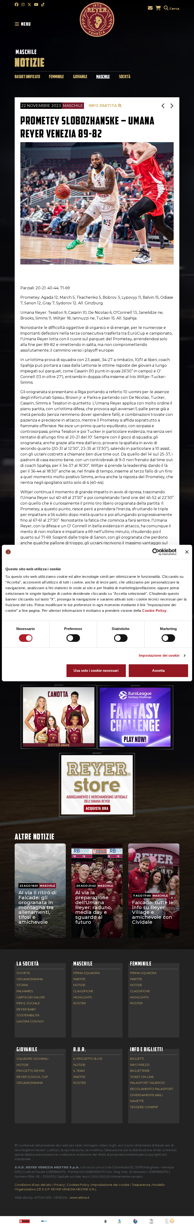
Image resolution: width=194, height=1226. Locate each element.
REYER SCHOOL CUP (32, 1077)
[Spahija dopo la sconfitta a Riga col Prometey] (172, 106)
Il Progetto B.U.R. (88, 1058)
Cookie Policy (154, 611)
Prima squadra (86, 973)
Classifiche (83, 991)
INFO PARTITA (103, 105)
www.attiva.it (79, 1197)
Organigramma (30, 979)
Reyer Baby (26, 1009)
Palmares (25, 991)
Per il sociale (28, 1003)
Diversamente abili (146, 1095)
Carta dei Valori (31, 997)
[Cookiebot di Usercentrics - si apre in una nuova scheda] (155, 551)
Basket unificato (27, 76)
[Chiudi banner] (187, 551)
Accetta (158, 670)
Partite (79, 979)
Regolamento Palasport (151, 1089)
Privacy (59, 1185)
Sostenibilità (28, 1015)
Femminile (56, 76)
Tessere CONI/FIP (144, 1107)
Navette (137, 1101)
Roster (79, 1003)
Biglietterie (140, 1071)
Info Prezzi (140, 1065)
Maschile (26, 51)
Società (124, 76)
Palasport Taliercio (147, 1083)
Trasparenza (141, 1185)
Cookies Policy (78, 1185)
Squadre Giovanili (32, 1058)
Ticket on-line (142, 1077)
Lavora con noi (30, 1021)
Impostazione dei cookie (159, 655)
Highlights (82, 997)
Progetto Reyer (30, 1071)
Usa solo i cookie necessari (96, 670)
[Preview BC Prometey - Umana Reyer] (163, 106)
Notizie (79, 985)
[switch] (73, 638)
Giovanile (80, 76)
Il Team (79, 1071)
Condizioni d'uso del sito (33, 1185)
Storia (22, 985)
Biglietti (137, 1058)
